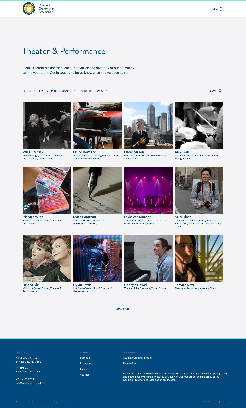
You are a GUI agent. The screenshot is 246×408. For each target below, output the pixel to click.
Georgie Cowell (136, 285)
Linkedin (84, 368)
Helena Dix (31, 285)
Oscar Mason (134, 152)
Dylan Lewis (82, 285)
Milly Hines (183, 217)
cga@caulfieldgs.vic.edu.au (30, 382)
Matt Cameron (84, 217)
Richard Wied (33, 217)
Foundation (129, 363)
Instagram (86, 363)
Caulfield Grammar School (137, 357)
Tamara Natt (184, 285)
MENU (215, 9)
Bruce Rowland (84, 152)
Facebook (85, 357)
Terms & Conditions (211, 402)
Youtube (84, 374)
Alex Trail (182, 152)
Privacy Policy (225, 402)
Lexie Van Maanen (137, 217)
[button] (123, 309)
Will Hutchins (33, 152)
